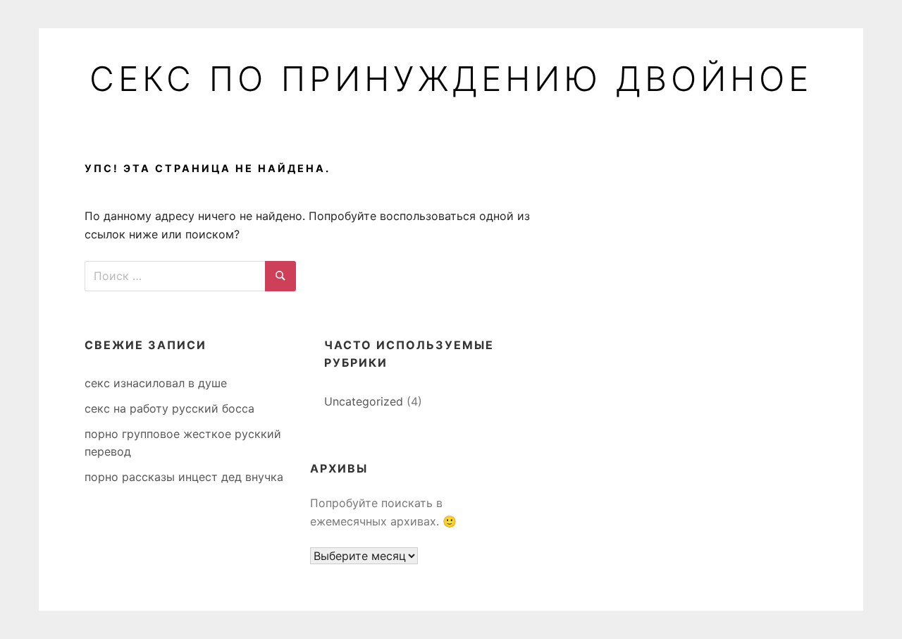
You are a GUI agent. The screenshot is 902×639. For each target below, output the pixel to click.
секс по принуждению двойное (451, 79)
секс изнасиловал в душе (156, 383)
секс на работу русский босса (169, 408)
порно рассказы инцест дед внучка (184, 477)
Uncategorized (363, 401)
